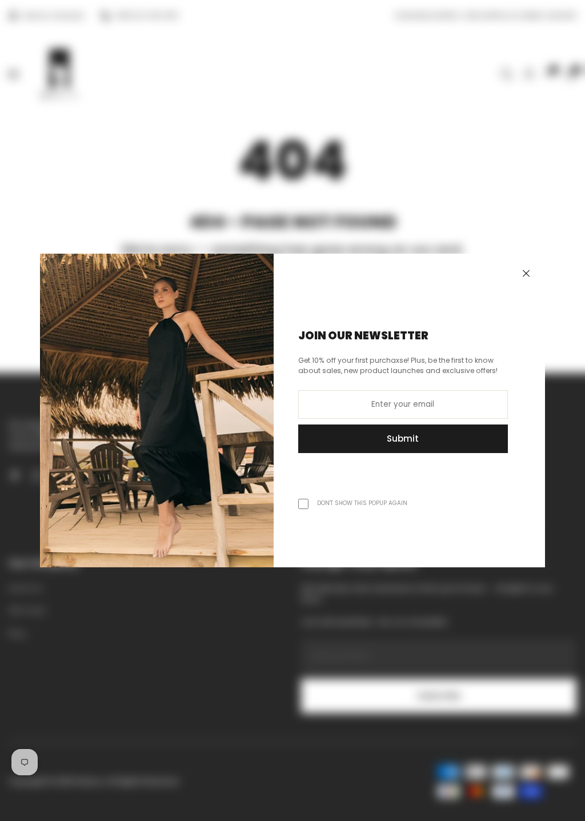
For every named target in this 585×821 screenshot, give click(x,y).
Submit (403, 438)
